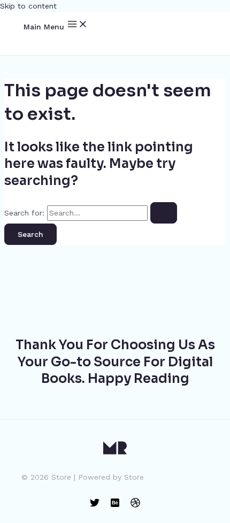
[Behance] (115, 505)
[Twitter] (94, 505)
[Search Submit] (163, 213)
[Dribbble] (135, 505)
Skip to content (28, 6)
